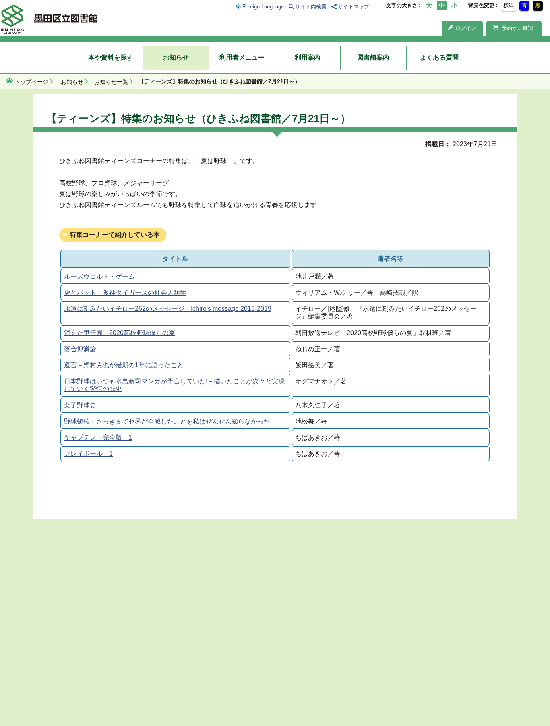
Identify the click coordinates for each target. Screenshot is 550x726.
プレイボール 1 (88, 453)
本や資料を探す (110, 57)
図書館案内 (373, 57)
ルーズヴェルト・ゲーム (99, 276)
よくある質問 (439, 57)
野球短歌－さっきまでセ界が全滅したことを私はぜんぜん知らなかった (167, 421)
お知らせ (176, 57)
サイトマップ (353, 7)
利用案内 (307, 57)
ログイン (465, 28)
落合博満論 (80, 348)
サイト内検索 (311, 7)
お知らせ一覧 (111, 82)
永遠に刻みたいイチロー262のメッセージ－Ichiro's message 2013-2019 (167, 308)
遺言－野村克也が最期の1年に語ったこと (124, 365)
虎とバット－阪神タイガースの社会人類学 (125, 292)
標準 (508, 5)
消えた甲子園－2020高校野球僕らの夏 (119, 332)
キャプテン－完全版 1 (98, 437)
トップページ (31, 82)
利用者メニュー (242, 57)
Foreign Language (262, 7)
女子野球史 (80, 405)
